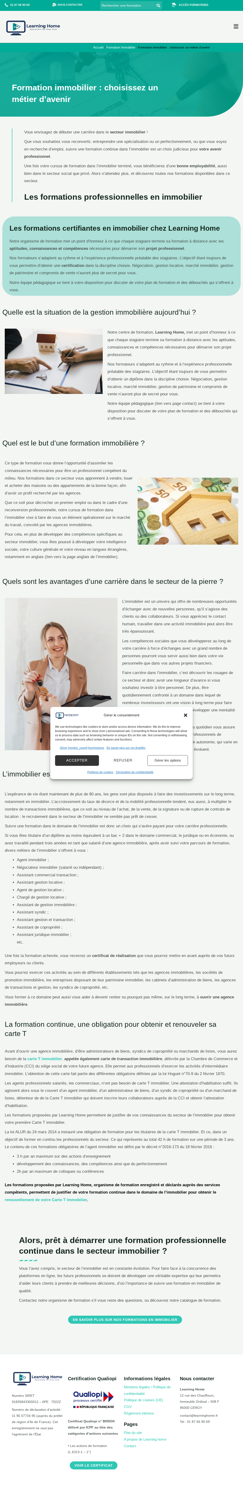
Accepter (77, 760)
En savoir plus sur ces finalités (126, 748)
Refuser (123, 760)
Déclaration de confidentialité (135, 772)
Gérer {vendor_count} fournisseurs (82, 748)
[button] (185, 715)
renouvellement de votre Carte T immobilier (46, 1200)
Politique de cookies (100, 772)
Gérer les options (167, 760)
